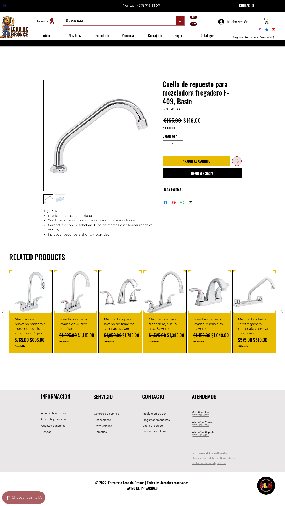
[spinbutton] (172, 145)
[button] (266, 21)
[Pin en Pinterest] (174, 202)
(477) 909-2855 (200, 425)
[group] (142, 312)
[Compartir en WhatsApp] (182, 202)
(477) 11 (196, 435)
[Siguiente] (282, 311)
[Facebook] (267, 29)
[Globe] (4, 5)
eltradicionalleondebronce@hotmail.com (213, 458)
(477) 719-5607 (200, 415)
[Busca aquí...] (180, 20)
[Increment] (179, 145)
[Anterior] (2, 311)
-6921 (205, 435)
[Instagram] (260, 29)
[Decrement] (166, 145)
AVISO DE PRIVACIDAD (142, 488)
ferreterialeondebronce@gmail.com (211, 453)
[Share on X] (190, 202)
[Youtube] (273, 29)
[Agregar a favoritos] (237, 161)
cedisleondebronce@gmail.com (209, 463)
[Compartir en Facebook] (165, 202)
